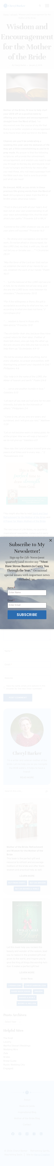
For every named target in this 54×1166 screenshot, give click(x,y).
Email (11, 600)
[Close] (50, 540)
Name (11, 588)
